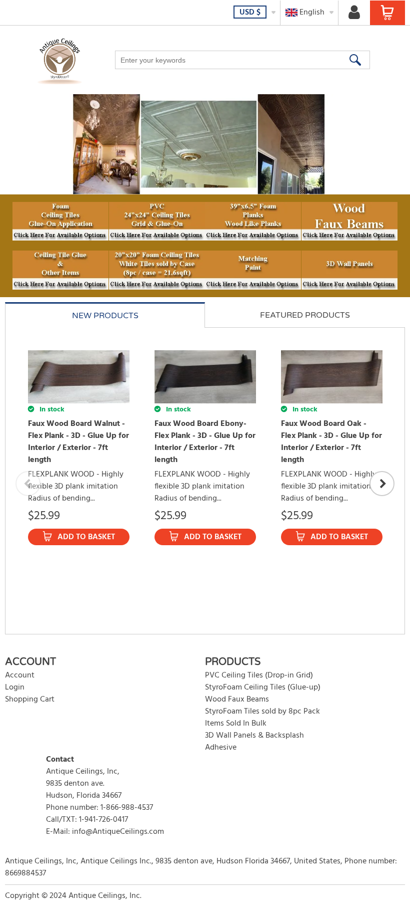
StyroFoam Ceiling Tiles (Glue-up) (262, 687)
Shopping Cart (29, 699)
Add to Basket (86, 537)
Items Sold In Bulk (235, 723)
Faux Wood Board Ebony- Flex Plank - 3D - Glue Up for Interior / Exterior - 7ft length (205, 442)
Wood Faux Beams (237, 699)
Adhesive (220, 747)
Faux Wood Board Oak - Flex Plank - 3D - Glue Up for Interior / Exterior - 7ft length (331, 442)
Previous (28, 483)
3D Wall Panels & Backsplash (254, 735)
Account (19, 675)
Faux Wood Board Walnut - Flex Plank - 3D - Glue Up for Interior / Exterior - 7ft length (78, 442)
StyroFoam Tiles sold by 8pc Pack (262, 711)
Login (14, 687)
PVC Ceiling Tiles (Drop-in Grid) (259, 675)
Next (382, 483)
